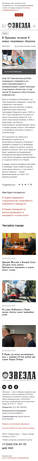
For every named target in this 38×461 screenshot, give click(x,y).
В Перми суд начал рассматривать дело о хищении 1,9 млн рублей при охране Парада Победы (18, 357)
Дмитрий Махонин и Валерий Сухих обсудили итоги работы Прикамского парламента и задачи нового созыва (18, 266)
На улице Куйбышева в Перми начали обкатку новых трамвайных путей (18, 312)
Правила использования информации (15, 424)
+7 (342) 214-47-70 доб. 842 (14, 446)
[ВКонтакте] (19, 184)
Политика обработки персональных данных (18, 428)
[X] (28, 184)
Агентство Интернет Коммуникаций (15, 458)
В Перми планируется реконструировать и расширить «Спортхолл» (15, 212)
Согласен (19, 15)
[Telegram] (25, 184)
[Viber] (31, 184)
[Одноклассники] (22, 184)
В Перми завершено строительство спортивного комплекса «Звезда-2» (17, 200)
